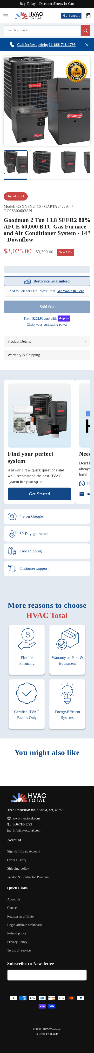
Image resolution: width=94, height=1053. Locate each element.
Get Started (39, 493)
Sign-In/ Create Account (23, 851)
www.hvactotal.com (26, 818)
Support (74, 15)
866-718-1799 (22, 824)
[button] (88, 16)
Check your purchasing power (47, 324)
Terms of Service (19, 950)
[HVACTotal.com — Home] (29, 15)
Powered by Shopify (47, 1033)
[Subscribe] (81, 975)
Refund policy (17, 933)
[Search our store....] (85, 30)
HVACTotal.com (52, 1029)
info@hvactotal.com (26, 830)
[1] (42, 162)
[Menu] (6, 16)
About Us (13, 899)
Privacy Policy (17, 942)
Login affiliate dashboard (24, 925)
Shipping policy (18, 868)
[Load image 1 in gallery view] (16, 162)
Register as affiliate (20, 916)
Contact (12, 908)
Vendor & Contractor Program (28, 877)
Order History (16, 860)
